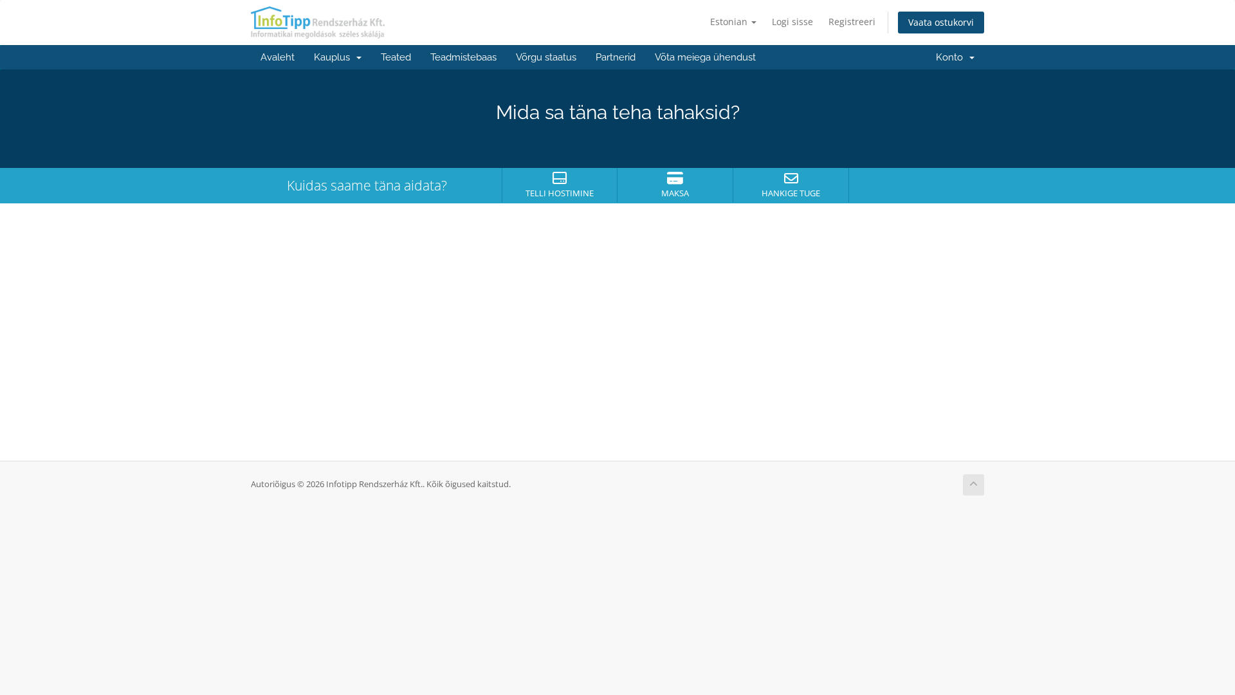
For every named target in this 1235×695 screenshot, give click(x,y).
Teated (396, 57)
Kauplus (334, 57)
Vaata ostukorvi (941, 22)
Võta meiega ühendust (705, 57)
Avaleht (278, 57)
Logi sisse (792, 21)
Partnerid (616, 57)
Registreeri (851, 21)
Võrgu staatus (546, 57)
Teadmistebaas (463, 57)
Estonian (730, 21)
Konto (952, 57)
